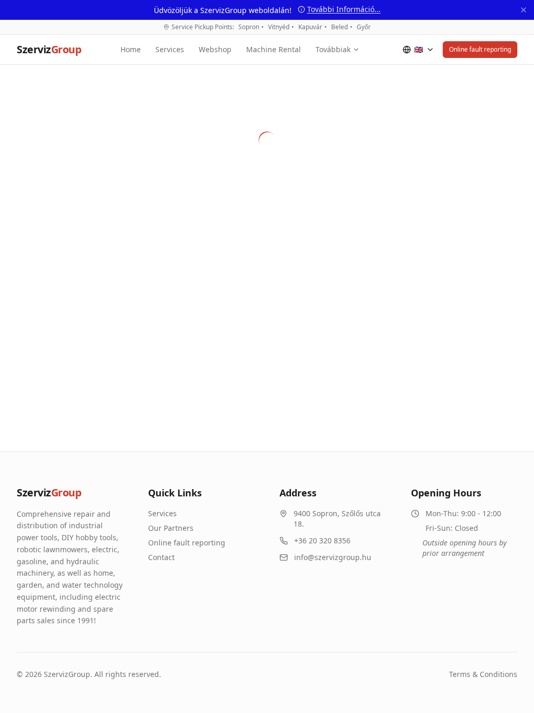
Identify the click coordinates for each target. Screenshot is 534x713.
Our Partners (170, 528)
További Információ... (344, 9)
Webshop (215, 49)
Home (130, 49)
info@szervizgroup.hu (332, 557)
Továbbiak (332, 49)
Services (169, 49)
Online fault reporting (480, 49)
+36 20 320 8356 (322, 540)
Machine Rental (273, 49)
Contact (161, 557)
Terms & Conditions (483, 674)
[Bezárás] (523, 10)
